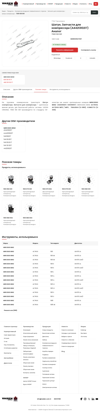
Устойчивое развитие (10, 348)
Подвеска (45, 355)
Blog (90, 4)
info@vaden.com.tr (44, 399)
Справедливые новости (69, 343)
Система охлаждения (48, 364)
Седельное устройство (49, 361)
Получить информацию (64, 50)
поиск (94, 12)
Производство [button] (41, 4)
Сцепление (45, 371)
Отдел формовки (28, 336)
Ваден (4, 11)
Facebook (69, 58)
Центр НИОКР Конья (29, 381)
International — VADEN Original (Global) (41, 410)
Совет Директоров (9, 335)
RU (96, 4)
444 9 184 (57, 399)
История (6, 338)
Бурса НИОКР (27, 384)
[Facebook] (81, 399)
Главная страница (10, 327)
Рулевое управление (48, 358)
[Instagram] (85, 399)
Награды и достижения (69, 333)
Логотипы (84, 336)
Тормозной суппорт (48, 381)
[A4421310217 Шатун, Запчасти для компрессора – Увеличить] (25, 43)
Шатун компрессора (8, 14)
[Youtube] (97, 399)
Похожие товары (40, 89)
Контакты (83, 4)
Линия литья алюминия (30, 340)
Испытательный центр (30, 333)
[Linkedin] (93, 399)
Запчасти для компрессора (56, 11)
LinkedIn (92, 58)
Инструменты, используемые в (60, 89)
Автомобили (8, 358)
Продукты (10, 11)
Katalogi (83, 330)
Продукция (59, 4)
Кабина (44, 340)
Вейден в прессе (67, 336)
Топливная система (48, 374)
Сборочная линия (28, 363)
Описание (6, 89)
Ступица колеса (47, 368)
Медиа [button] (75, 4)
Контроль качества (29, 373)
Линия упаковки (28, 366)
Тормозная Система (48, 377)
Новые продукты (47, 330)
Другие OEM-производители (22, 89)
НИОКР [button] (50, 4)
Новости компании (67, 330)
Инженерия (26, 330)
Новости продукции (68, 346)
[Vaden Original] (10, 3)
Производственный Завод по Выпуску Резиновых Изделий (29, 345)
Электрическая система (49, 387)
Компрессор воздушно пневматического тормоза (30, 11)
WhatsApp (57, 58)
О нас (5, 341)
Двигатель (45, 336)
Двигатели (8, 363)
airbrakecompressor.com (63, 410)
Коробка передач (47, 351)
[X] (89, 399)
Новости (68, 4)
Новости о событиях (68, 340)
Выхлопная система (48, 333)
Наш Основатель (9, 345)
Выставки (84, 333)
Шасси (44, 384)
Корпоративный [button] (28, 4)
